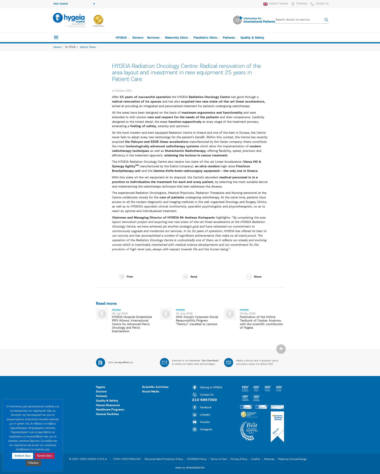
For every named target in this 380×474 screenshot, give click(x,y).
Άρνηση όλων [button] (44, 456)
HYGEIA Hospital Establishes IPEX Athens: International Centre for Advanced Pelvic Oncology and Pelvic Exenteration (132, 324)
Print (130, 276)
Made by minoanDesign (292, 459)
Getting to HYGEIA (211, 387)
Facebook (206, 407)
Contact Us (322, 3)
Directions (302, 3)
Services (153, 37)
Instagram (206, 429)
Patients (229, 37)
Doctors (137, 37)
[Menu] (56, 37)
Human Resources (108, 405)
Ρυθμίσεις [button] (33, 463)
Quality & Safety (252, 37)
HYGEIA (121, 37)
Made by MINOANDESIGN (190, 468)
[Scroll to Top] (281, 349)
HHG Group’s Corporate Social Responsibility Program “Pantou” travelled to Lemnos (197, 321)
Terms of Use (218, 459)
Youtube (205, 422)
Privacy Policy (239, 459)
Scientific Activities (155, 387)
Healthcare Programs (110, 409)
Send (193, 276)
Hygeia (100, 387)
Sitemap (269, 459)
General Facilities (107, 414)
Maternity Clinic (176, 37)
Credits (255, 459)
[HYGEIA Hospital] (68, 20)
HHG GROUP (60, 4)
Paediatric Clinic (205, 37)
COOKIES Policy (196, 459)
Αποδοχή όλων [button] (22, 456)
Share (257, 276)
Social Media (150, 391)
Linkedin (205, 414)
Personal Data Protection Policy (164, 459)
